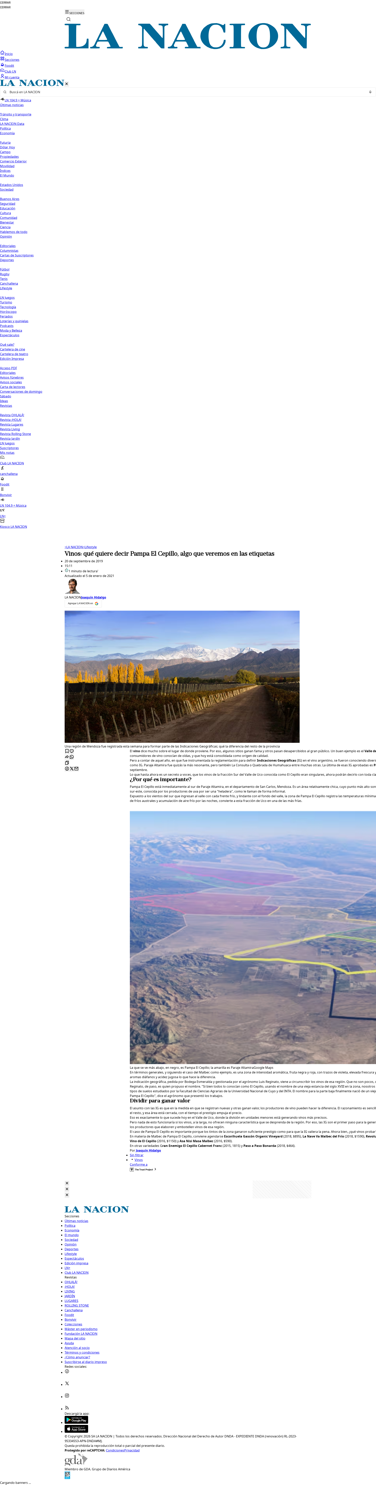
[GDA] (76, 1464)
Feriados (6, 316)
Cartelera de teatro (14, 354)
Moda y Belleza (11, 330)
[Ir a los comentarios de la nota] (71, 751)
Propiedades (9, 156)
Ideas (4, 401)
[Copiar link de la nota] (67, 763)
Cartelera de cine (12, 349)
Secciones (12, 60)
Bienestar (7, 222)
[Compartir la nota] (67, 757)
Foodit (9, 65)
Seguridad (7, 203)
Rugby (4, 274)
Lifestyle (90, 547)
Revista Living (10, 429)
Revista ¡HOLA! (10, 420)
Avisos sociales (11, 382)
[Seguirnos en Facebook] (67, 1372)
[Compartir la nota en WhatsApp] (71, 757)
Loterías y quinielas (14, 321)
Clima (4, 119)
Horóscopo (8, 312)
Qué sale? (7, 344)
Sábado (5, 396)
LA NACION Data (12, 124)
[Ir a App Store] (76, 1431)
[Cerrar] (66, 84)
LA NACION (74, 547)
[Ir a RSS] (67, 1409)
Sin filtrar (137, 1155)
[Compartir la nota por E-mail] (76, 769)
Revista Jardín (10, 438)
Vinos (139, 1160)
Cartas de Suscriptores (17, 255)
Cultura (5, 213)
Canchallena (9, 283)
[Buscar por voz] (370, 92)
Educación (7, 208)
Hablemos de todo (13, 232)
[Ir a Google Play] (76, 1422)
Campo (5, 152)
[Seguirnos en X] (67, 1384)
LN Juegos (7, 297)
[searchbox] (186, 92)
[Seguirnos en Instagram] (67, 1397)
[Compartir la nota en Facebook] (67, 769)
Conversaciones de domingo (21, 391)
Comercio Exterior (13, 161)
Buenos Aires (9, 199)
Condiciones (115, 1450)
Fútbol (4, 269)
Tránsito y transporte (15, 114)
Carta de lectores (12, 387)
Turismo (6, 302)
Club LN (10, 71)
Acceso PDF (8, 368)
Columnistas (9, 250)
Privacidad (132, 1450)
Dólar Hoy (7, 147)
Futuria (5, 142)
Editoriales (8, 246)
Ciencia (5, 227)
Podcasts (7, 326)
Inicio (9, 54)
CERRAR (5, 2)
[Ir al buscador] (68, 19)
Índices (5, 171)
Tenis (4, 279)
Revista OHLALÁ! (12, 415)
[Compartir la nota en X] (71, 769)
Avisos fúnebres (12, 377)
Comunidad (8, 218)
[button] (188, 304)
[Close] (67, 1183)
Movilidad (7, 166)
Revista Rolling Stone (15, 434)
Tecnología (8, 307)
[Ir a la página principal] (188, 48)
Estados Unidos (11, 185)
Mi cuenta (12, 77)
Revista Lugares (11, 424)
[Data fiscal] (67, 1478)
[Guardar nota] (67, 751)
